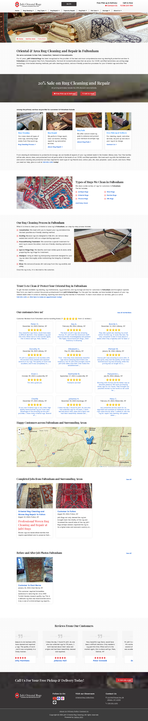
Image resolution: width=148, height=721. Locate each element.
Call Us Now (90, 93)
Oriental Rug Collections (85, 697)
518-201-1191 (127, 6)
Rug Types (41, 10)
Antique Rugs (83, 192)
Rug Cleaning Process (26, 144)
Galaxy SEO (78, 717)
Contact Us (112, 6)
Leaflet (101, 466)
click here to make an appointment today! (45, 297)
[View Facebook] (59, 698)
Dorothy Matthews (114, 660)
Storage (105, 10)
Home (17, 10)
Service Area (30, 39)
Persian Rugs (112, 195)
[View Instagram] (63, 698)
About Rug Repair (54, 147)
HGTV (69, 4)
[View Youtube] (55, 698)
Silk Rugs (110, 199)
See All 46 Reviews (124, 313)
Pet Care (94, 10)
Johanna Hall (34, 660)
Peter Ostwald (74, 660)
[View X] (55, 702)
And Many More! (82, 203)
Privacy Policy (73, 711)
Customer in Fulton (66, 511)
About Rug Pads (83, 142)
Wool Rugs (111, 192)
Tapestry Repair (69, 10)
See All (128, 479)
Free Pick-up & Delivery (66, 93)
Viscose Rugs (83, 199)
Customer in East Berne (29, 585)
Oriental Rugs (83, 195)
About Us (117, 10)
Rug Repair (54, 10)
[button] (89, 443)
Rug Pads (82, 10)
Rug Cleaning (27, 10)
